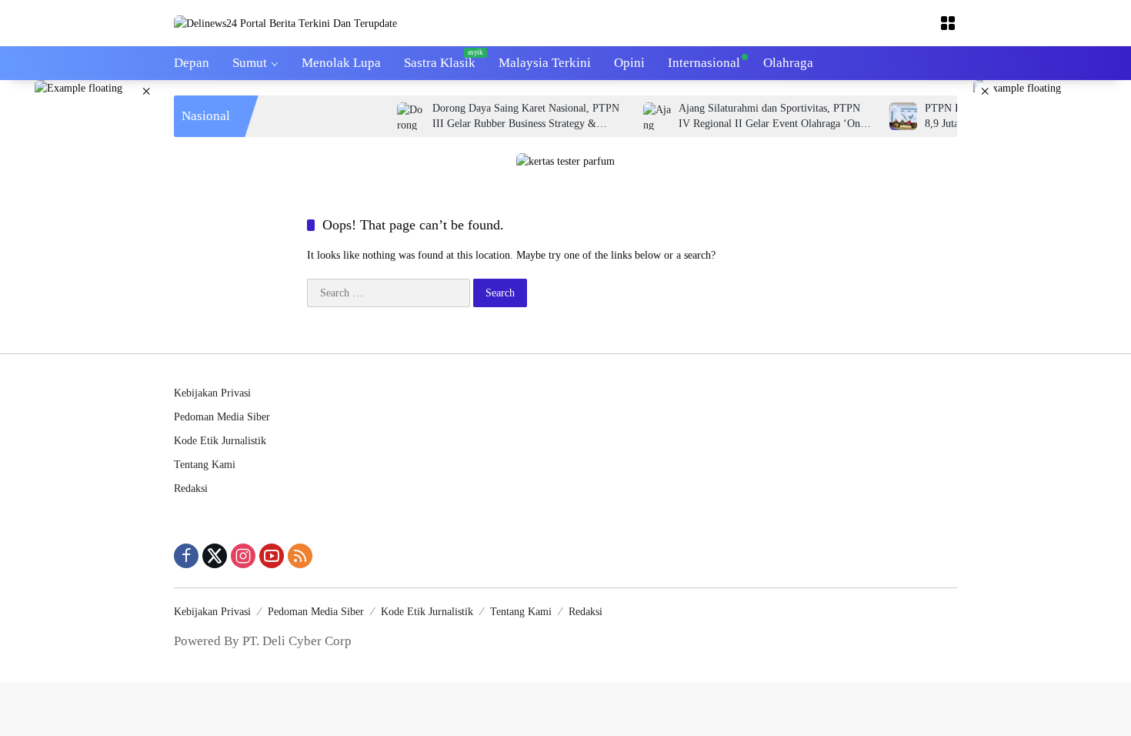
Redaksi (191, 488)
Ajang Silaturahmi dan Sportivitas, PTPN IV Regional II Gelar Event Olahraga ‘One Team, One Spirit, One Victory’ (758, 116)
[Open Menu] (948, 23)
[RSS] (300, 556)
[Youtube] (271, 556)
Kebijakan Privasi (212, 393)
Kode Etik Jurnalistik (220, 441)
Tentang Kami (204, 464)
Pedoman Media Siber (222, 417)
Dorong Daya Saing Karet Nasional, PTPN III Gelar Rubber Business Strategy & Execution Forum (512, 116)
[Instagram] (243, 556)
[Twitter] (214, 556)
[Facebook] (186, 556)
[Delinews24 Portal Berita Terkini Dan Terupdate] (285, 22)
